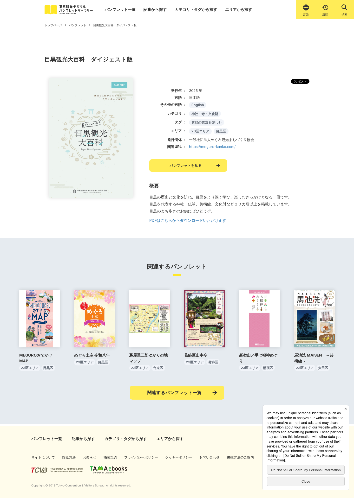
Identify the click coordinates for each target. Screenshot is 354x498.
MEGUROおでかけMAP (35, 358)
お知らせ (88, 457)
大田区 (323, 368)
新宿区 (268, 368)
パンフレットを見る (186, 165)
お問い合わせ (206, 457)
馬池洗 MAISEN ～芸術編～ (314, 358)
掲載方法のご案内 (235, 457)
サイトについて (39, 457)
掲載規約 (109, 457)
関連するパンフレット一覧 (174, 392)
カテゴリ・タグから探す (196, 9)
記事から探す (155, 9)
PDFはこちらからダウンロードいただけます (187, 220)
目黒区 (221, 131)
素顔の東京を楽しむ (206, 122)
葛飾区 (213, 362)
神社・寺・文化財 (204, 114)
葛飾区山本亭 (195, 355)
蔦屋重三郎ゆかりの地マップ (148, 358)
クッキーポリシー (173, 457)
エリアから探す (238, 9)
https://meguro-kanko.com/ (212, 146)
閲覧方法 (67, 457)
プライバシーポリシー (134, 457)
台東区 (158, 368)
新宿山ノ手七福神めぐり (258, 358)
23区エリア (200, 131)
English (197, 105)
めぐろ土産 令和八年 (92, 355)
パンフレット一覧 (120, 9)
